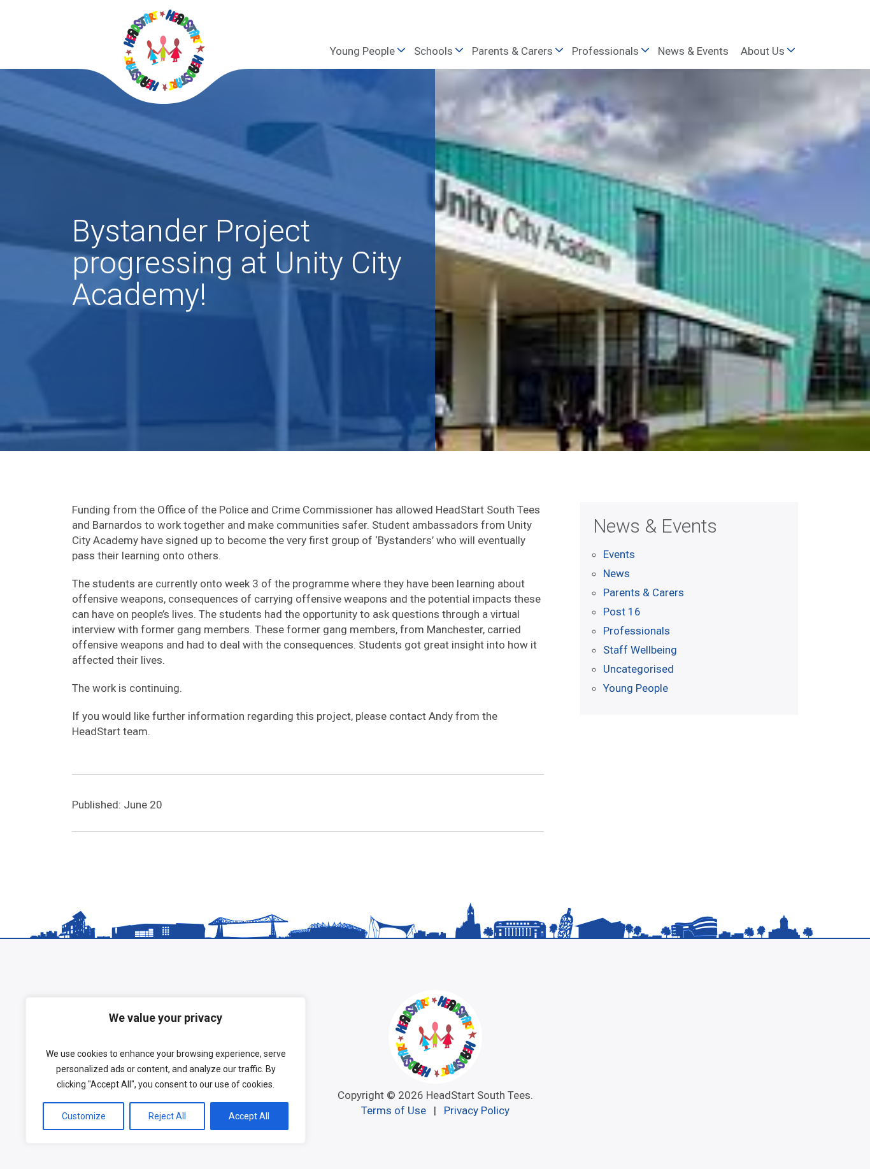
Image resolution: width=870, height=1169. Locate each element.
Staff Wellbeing (640, 649)
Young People (362, 51)
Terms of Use (393, 1110)
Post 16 (622, 611)
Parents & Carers (512, 51)
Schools (433, 51)
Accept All (249, 1116)
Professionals (605, 51)
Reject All (167, 1116)
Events (619, 554)
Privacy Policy (477, 1110)
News (616, 573)
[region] (165, 1070)
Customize (84, 1116)
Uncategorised (638, 669)
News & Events (693, 51)
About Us (763, 51)
